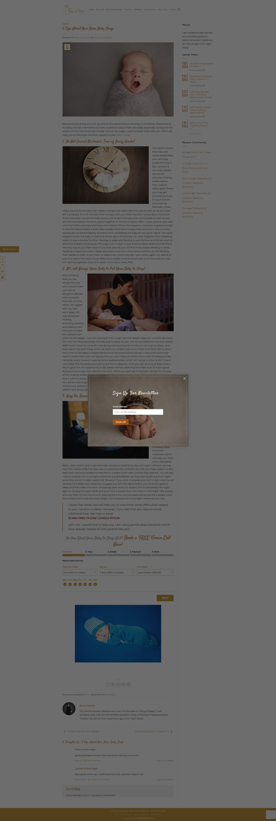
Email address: (120, 406)
